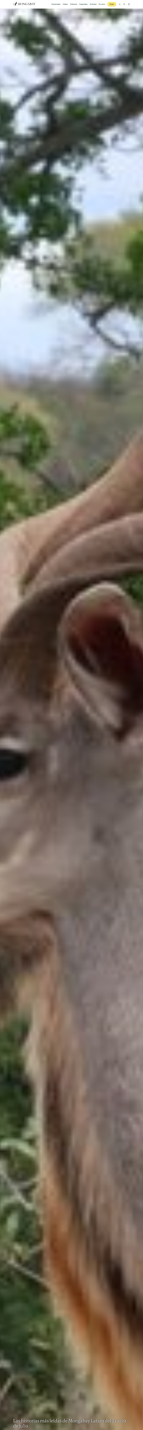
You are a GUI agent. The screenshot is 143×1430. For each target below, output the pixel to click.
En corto (102, 4)
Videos (65, 4)
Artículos (93, 4)
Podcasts (73, 4)
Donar (112, 4)
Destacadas (56, 4)
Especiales (83, 4)
